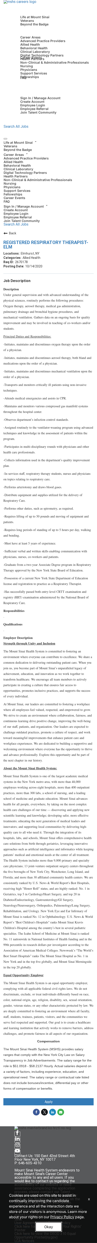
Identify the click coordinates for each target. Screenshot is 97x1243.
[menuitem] (48, 145)
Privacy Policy (62, 1217)
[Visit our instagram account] (17, 1146)
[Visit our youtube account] (17, 1152)
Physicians (28, 70)
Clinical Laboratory (35, 52)
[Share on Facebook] (36, 1112)
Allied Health (30, 44)
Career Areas (30, 37)
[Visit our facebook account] (17, 1134)
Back (12, 233)
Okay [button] (48, 1227)
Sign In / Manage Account (40, 98)
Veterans (27, 20)
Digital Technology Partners (42, 55)
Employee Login (32, 105)
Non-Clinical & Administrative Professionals (54, 62)
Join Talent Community (38, 112)
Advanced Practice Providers (42, 41)
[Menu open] (5, 138)
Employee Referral (34, 109)
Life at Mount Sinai (34, 17)
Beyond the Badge (34, 24)
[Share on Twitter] (44, 1112)
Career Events (31, 57)
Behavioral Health (34, 48)
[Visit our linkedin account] (17, 1140)
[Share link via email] (61, 1112)
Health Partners (16, 176)
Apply (49, 1102)
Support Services (33, 73)
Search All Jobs (16, 126)
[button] (48, 141)
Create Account (32, 101)
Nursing (26, 66)
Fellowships (29, 77)
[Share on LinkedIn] (52, 1112)
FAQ (23, 78)
